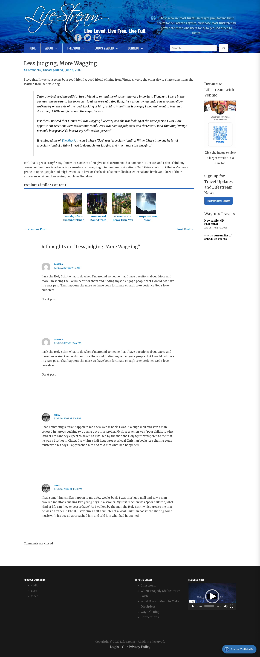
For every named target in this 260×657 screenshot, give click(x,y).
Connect (133, 48)
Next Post (185, 229)
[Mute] (226, 606)
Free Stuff (73, 48)
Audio (34, 585)
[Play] (193, 606)
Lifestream (148, 585)
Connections (150, 617)
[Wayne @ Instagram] (97, 37)
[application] (212, 596)
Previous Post (35, 229)
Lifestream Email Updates (218, 201)
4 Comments (32, 70)
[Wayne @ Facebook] (78, 37)
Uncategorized (53, 70)
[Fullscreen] (231, 606)
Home (32, 48)
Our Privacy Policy (136, 647)
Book (34, 590)
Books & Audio (104, 48)
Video (34, 596)
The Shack (68, 140)
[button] (212, 596)
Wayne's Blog (150, 612)
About (49, 48)
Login (114, 647)
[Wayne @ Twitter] (87, 37)
